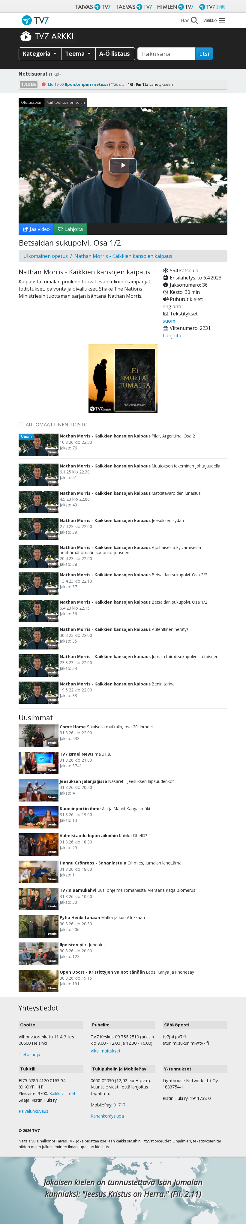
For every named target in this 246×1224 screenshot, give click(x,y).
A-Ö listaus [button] (114, 53)
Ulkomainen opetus (45, 256)
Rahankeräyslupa (107, 1116)
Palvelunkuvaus (33, 1111)
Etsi (204, 54)
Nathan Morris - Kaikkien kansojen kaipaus (123, 256)
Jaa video (39, 229)
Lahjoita (73, 229)
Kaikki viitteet (62, 1093)
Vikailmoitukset (106, 1051)
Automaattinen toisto (57, 424)
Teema (75, 53)
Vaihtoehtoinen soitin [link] (66, 102)
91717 (119, 1105)
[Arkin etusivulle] (47, 36)
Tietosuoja (29, 1054)
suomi (169, 321)
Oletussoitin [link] (31, 102)
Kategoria (37, 53)
